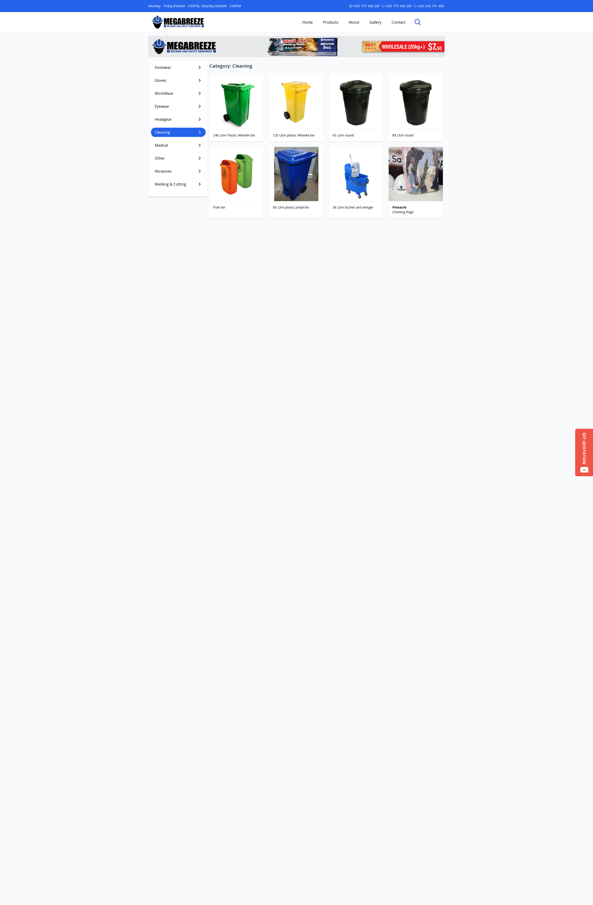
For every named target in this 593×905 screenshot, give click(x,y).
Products (330, 22)
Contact (398, 22)
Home (307, 22)
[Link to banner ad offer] (296, 46)
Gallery (375, 22)
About (354, 22)
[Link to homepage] (178, 22)
